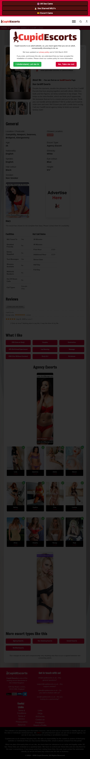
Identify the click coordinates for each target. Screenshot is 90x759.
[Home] (10, 21)
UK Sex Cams (46, 3)
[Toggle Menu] (74, 21)
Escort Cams (46, 13)
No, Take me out (66, 64)
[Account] (86, 21)
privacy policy (44, 52)
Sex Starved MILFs (47, 8)
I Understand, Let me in (27, 64)
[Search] (80, 21)
